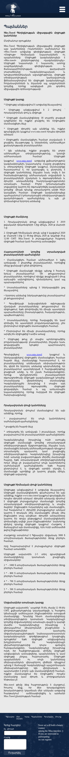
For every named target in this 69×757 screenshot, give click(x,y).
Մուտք (58, 717)
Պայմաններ (36, 717)
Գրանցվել (48, 717)
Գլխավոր (10, 717)
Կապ (27, 717)
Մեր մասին (19, 718)
